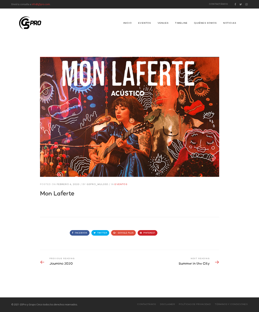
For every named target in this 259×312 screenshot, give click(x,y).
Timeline (181, 23)
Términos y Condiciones (231, 304)
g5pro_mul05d (97, 184)
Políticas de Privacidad (195, 304)
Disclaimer (167, 304)
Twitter (102, 233)
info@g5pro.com (41, 4)
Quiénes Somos (205, 23)
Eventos (144, 23)
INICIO (127, 23)
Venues (163, 23)
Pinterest (149, 233)
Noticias (229, 23)
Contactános (218, 4)
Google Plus (125, 233)
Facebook (80, 233)
